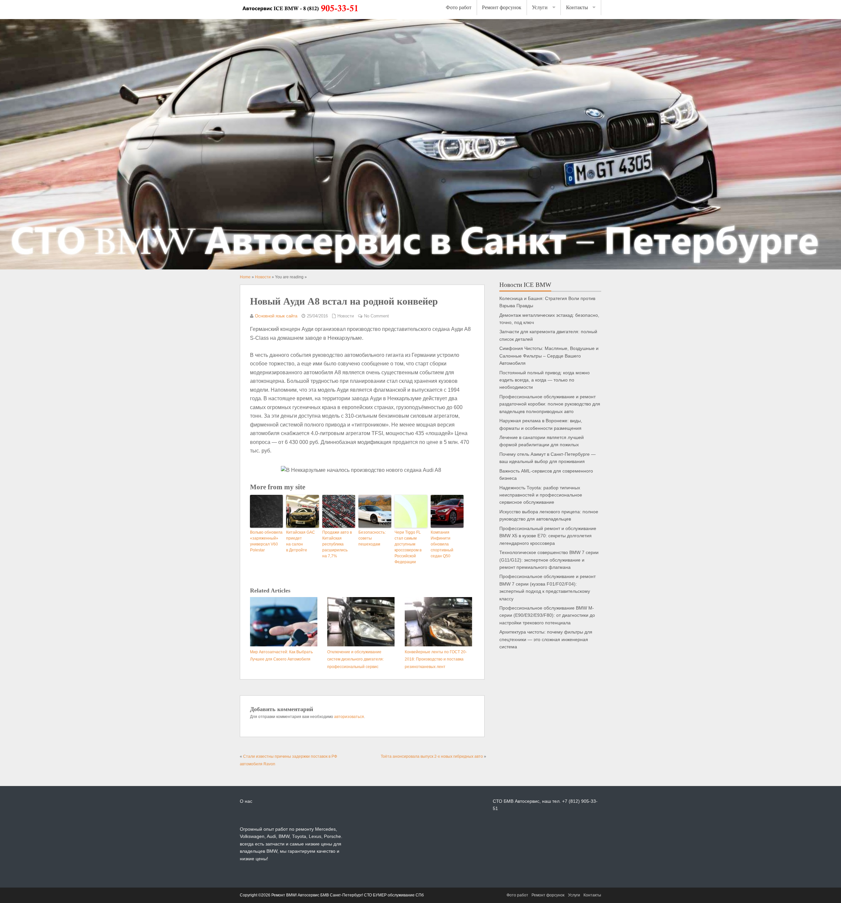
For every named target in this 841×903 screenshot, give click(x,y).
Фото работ (458, 7)
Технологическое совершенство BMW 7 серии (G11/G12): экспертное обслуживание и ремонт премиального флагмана (549, 560)
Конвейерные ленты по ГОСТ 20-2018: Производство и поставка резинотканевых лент (436, 659)
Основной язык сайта (276, 315)
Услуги (540, 7)
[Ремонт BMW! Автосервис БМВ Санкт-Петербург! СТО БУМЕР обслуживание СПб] (300, 15)
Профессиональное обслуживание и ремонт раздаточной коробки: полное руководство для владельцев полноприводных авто (549, 404)
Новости (345, 315)
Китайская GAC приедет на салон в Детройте (300, 541)
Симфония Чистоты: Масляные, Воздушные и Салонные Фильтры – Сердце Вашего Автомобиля (549, 356)
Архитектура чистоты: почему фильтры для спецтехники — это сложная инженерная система (545, 639)
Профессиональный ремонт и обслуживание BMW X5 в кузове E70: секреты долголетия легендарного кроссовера (547, 536)
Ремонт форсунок (501, 7)
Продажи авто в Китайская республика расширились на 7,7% (337, 544)
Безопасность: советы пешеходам (372, 538)
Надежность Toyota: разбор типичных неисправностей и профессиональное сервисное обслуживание (540, 495)
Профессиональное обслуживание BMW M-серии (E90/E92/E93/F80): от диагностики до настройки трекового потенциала (547, 615)
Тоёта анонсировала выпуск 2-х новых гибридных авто (432, 756)
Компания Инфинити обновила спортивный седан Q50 (442, 544)
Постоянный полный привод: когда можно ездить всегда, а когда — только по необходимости (544, 380)
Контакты (577, 7)
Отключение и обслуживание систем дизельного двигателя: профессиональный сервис (355, 659)
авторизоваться (349, 716)
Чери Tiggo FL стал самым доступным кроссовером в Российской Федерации (408, 547)
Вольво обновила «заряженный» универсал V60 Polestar (266, 541)
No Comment (376, 315)
